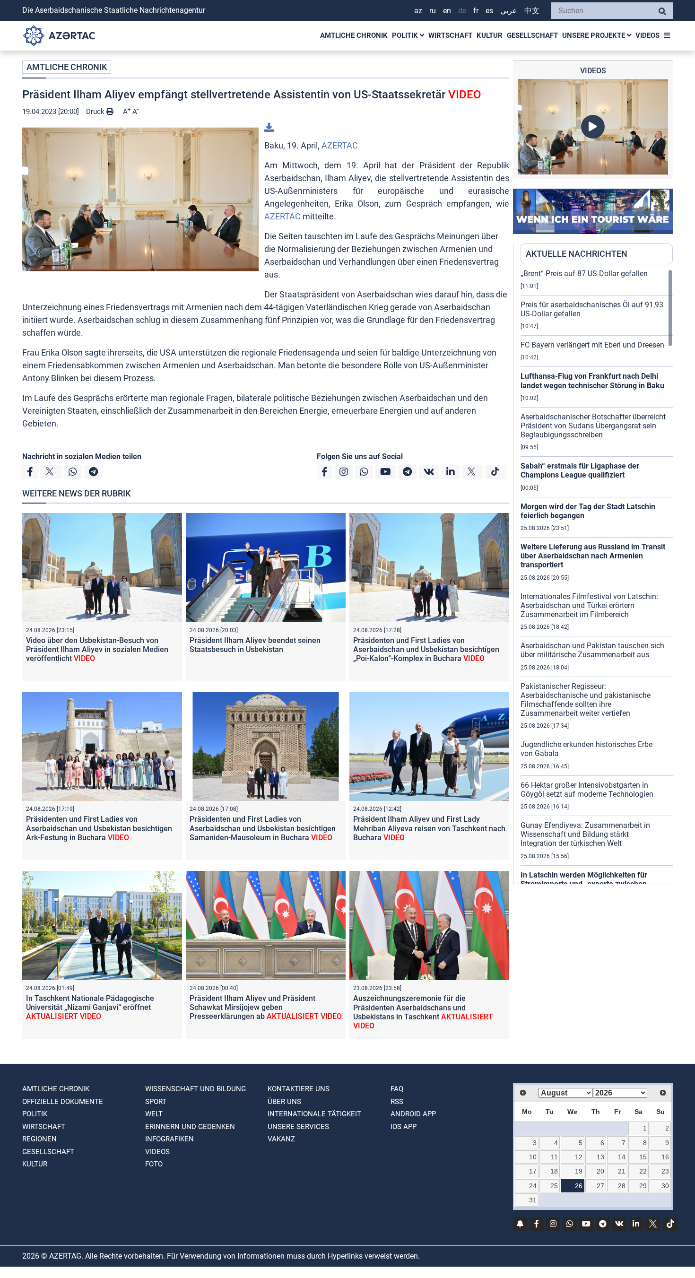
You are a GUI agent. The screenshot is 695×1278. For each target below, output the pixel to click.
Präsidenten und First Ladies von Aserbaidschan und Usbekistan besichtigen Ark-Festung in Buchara (99, 828)
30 (665, 1186)
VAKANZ (281, 1139)
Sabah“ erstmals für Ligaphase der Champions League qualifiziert (580, 470)
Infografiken (169, 1139)
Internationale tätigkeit (314, 1114)
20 (600, 1171)
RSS (397, 1101)
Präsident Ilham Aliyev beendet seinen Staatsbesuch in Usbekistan (255, 645)
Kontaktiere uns (299, 1089)
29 (643, 1186)
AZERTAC (339, 145)
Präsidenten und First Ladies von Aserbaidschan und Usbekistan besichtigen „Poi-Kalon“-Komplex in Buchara (426, 649)
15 (643, 1157)
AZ (418, 10)
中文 (531, 10)
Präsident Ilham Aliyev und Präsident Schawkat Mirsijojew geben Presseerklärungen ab (266, 1007)
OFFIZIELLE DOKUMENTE (62, 1101)
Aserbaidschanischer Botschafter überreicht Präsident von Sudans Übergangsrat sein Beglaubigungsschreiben (593, 425)
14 (622, 1157)
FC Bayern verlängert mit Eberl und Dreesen (592, 344)
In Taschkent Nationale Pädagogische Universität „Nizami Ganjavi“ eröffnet (90, 1007)
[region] (597, 576)
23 (665, 1171)
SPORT (155, 1101)
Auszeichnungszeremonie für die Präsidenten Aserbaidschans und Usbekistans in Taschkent (423, 1012)
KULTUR (490, 35)
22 (643, 1171)
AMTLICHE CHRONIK (354, 35)
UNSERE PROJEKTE (594, 35)
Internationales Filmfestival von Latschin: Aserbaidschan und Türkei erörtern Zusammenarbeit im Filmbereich (589, 605)
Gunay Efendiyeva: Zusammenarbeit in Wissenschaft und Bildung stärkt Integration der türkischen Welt (585, 834)
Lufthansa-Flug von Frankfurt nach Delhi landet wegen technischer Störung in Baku (592, 381)
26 (578, 1186)
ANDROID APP (413, 1114)
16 (665, 1157)
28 (622, 1186)
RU (432, 10)
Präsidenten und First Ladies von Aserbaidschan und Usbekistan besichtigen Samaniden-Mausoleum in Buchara (263, 828)
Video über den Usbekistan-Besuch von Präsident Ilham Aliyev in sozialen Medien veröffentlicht (97, 649)
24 (533, 1186)
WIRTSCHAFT (450, 35)
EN (447, 10)
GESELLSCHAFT (532, 35)
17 (533, 1171)
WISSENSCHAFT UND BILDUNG (195, 1089)
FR (475, 10)
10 (533, 1157)
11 (554, 1157)
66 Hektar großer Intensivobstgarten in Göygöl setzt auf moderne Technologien (587, 790)
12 (578, 1157)
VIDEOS (647, 35)
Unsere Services (298, 1126)
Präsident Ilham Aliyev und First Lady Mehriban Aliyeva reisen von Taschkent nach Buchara (429, 828)
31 (533, 1200)
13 (600, 1157)
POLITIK (406, 35)
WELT (154, 1114)
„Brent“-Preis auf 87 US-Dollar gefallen (584, 273)
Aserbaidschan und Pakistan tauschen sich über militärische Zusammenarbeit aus (592, 650)
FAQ (397, 1089)
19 (578, 1171)
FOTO (154, 1164)
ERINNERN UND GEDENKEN (190, 1126)
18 (554, 1171)
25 (554, 1186)
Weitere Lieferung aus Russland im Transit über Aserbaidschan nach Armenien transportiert (593, 555)
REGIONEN (39, 1139)
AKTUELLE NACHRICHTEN (576, 254)
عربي (508, 10)
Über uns (284, 1101)
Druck (96, 111)
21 (622, 1171)
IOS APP (404, 1126)
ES (489, 10)
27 (600, 1186)
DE (462, 10)
